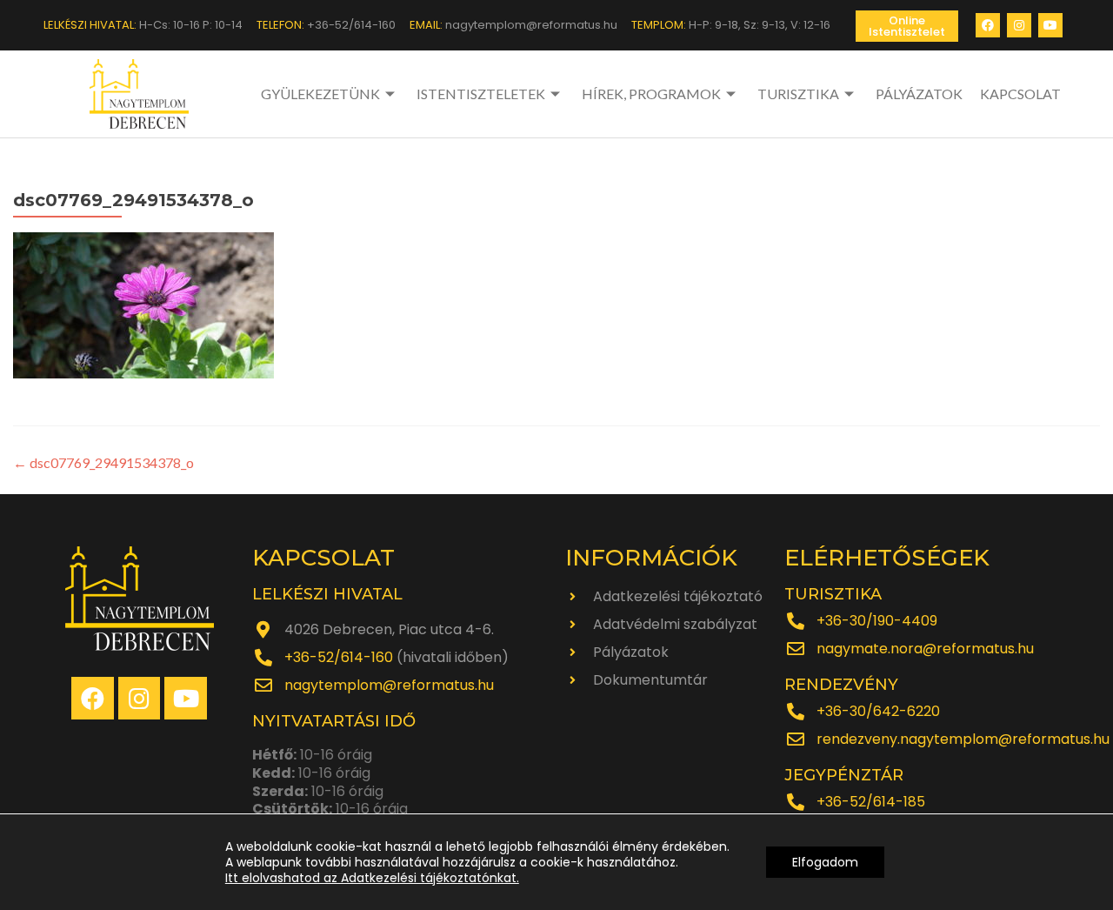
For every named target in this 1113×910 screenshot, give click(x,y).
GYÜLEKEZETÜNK (320, 93)
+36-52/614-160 (338, 657)
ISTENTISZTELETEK (481, 93)
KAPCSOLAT (1020, 93)
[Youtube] (1050, 25)
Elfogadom (825, 862)
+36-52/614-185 (870, 802)
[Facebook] (988, 25)
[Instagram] (1019, 25)
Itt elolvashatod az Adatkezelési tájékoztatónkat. (372, 878)
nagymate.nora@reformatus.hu (925, 649)
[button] (907, 26)
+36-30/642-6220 (878, 711)
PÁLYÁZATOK (919, 93)
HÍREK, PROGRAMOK (651, 93)
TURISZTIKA (798, 93)
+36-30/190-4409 (876, 621)
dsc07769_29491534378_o (103, 462)
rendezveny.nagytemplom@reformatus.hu (963, 739)
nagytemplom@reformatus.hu (389, 685)
